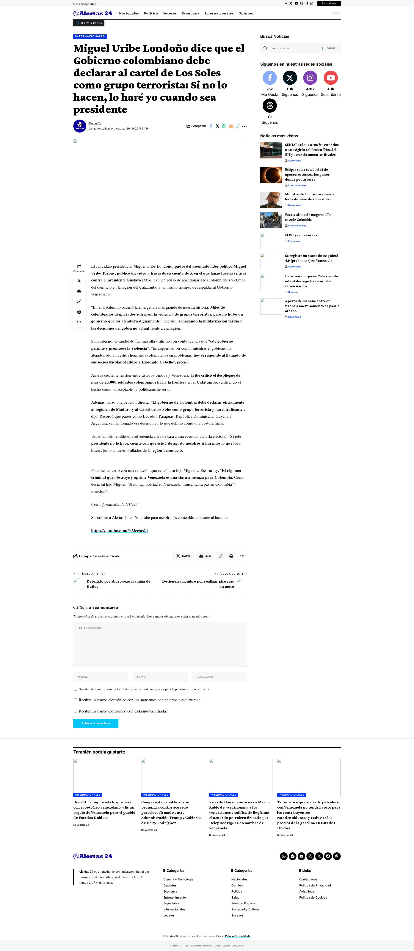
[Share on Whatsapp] (224, 126)
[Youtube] (331, 84)
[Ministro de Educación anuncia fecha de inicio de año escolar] (271, 200)
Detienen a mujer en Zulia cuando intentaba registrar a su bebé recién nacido (311, 281)
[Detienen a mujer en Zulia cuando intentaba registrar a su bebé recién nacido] (271, 282)
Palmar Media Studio (238, 936)
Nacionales (294, 160)
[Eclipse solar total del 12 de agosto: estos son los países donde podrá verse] (271, 175)
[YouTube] (296, 3)
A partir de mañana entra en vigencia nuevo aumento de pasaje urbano (312, 306)
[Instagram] (301, 3)
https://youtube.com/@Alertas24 (119, 530)
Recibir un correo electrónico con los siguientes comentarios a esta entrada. (140, 699)
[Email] (231, 126)
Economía (294, 241)
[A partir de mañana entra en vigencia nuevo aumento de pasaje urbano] (271, 307)
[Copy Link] (238, 126)
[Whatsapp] (284, 856)
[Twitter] (290, 3)
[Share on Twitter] (218, 126)
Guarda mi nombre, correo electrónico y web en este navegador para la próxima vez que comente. (145, 689)
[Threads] (269, 111)
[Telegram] (306, 3)
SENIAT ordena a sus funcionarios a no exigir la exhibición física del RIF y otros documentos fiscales (312, 150)
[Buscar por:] (294, 48)
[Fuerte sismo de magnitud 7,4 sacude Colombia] (271, 220)
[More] (244, 126)
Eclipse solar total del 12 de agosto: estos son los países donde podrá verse (307, 174)
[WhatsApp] (311, 3)
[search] (327, 13)
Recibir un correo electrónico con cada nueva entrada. (123, 711)
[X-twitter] (319, 856)
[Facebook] (286, 3)
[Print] (79, 311)
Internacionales (90, 36)
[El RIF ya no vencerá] (271, 241)
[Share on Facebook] (211, 126)
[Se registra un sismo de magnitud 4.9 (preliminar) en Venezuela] (271, 261)
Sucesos (293, 292)
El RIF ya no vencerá (301, 235)
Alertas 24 (95, 123)
